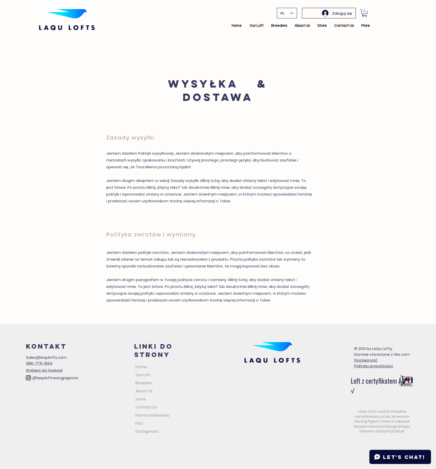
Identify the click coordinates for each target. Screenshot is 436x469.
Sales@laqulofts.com (46, 357)
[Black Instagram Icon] (28, 377)
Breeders (143, 382)
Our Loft (143, 374)
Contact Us (146, 407)
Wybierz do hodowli (44, 370)
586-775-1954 (39, 363)
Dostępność (147, 431)
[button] (364, 13)
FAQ (139, 423)
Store (140, 399)
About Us (144, 391)
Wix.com (402, 354)
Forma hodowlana (152, 415)
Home (141, 366)
